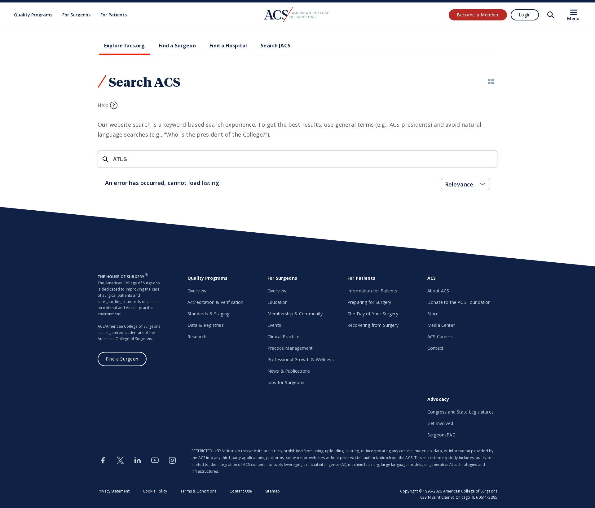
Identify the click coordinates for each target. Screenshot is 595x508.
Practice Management (290, 348)
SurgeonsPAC (441, 435)
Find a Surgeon (122, 359)
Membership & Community (295, 314)
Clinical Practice (283, 336)
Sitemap (272, 491)
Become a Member (478, 15)
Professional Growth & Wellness (300, 359)
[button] (490, 81)
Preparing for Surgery (369, 302)
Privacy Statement (114, 491)
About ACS (438, 291)
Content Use (241, 491)
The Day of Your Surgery (372, 314)
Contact (435, 348)
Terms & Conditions (198, 491)
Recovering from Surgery (373, 325)
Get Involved (440, 423)
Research (196, 336)
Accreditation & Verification (215, 302)
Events (274, 325)
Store (433, 314)
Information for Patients (372, 291)
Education (277, 302)
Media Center (441, 325)
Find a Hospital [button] (228, 45)
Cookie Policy (155, 491)
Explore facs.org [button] (124, 45)
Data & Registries (205, 325)
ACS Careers (440, 336)
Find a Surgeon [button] (177, 45)
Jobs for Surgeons (285, 382)
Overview (196, 291)
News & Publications (288, 371)
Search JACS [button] (275, 45)
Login (525, 15)
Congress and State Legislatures (460, 412)
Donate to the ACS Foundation (459, 302)
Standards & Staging (208, 314)
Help (103, 105)
